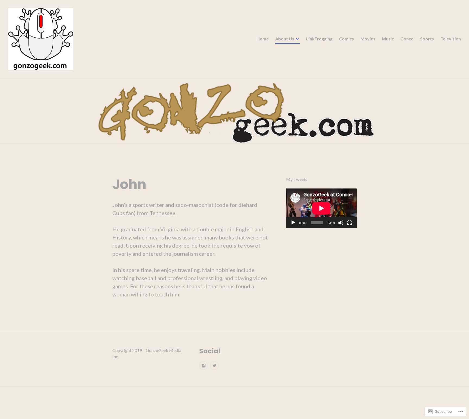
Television (451, 38)
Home (262, 38)
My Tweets (296, 179)
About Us (284, 38)
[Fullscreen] (349, 223)
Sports (427, 38)
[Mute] (341, 223)
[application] (321, 208)
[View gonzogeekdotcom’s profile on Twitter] (214, 365)
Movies (367, 38)
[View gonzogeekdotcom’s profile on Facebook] (203, 365)
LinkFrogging (319, 38)
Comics (346, 38)
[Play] (293, 223)
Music (388, 38)
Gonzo (407, 38)
